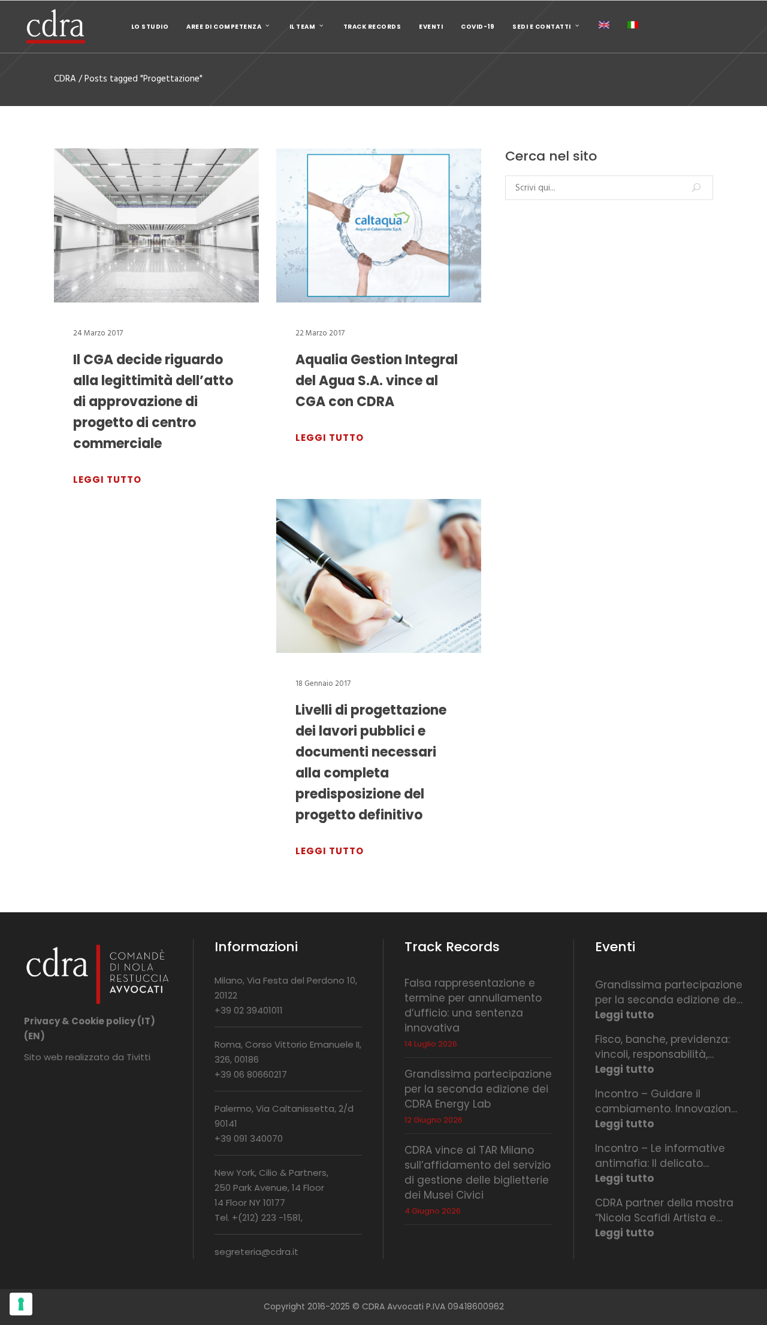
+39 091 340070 (249, 1138)
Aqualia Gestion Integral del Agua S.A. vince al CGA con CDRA (376, 380)
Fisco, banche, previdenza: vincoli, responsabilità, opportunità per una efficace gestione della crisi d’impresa (667, 1047)
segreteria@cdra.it (256, 1251)
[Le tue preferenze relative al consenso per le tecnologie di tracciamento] (21, 1304)
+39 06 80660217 (251, 1074)
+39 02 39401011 (249, 1010)
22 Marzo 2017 (320, 333)
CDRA (65, 79)
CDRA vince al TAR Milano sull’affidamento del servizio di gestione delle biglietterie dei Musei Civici (477, 1172)
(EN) (34, 1036)
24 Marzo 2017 (98, 333)
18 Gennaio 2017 (323, 683)
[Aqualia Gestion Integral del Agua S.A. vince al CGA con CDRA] (378, 225)
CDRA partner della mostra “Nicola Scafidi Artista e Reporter (664, 1211)
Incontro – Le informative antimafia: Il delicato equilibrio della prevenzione (665, 1156)
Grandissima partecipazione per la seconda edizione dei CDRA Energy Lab (478, 1089)
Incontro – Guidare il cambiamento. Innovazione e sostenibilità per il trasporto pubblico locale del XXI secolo (666, 1102)
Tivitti (138, 1057)
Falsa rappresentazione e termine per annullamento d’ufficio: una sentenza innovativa (473, 1005)
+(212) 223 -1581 (266, 1217)
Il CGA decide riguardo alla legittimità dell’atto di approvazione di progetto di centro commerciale (153, 401)
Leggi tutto (624, 1015)
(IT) (146, 1021)
